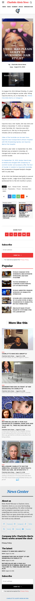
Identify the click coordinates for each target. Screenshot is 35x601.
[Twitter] (14, 196)
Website (18, 529)
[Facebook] (9, 196)
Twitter (9, 529)
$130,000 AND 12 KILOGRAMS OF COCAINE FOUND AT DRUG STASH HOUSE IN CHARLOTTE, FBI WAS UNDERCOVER (23, 301)
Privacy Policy (24, 259)
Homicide (25, 186)
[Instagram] (15, 524)
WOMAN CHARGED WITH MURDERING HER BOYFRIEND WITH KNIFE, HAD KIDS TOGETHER (22, 274)
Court (9, 186)
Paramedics (11, 189)
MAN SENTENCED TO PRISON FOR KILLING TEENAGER (9, 216)
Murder (5, 189)
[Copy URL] (28, 234)
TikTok (30, 524)
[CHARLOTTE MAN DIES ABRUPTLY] (17, 339)
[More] (27, 196)
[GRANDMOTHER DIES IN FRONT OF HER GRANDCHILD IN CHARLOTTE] (17, 372)
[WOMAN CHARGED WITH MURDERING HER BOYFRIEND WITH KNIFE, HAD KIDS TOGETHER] (6, 274)
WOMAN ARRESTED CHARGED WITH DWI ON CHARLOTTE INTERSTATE (22, 292)
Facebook (10, 524)
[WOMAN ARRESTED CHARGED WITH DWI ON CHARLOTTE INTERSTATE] (6, 292)
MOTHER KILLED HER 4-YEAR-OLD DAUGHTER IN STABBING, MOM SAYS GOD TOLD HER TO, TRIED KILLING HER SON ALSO (17, 424)
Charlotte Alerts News (18, 64)
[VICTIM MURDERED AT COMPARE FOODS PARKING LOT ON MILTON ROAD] (6, 283)
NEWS (13, 45)
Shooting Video (26, 189)
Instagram (20, 524)
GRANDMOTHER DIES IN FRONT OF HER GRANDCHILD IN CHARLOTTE (16, 387)
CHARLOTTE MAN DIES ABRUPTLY (14, 354)
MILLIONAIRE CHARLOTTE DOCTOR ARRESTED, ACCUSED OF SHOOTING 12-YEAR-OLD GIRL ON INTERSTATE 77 (16, 468)
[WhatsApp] (18, 196)
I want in (16, 255)
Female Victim (17, 186)
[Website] (13, 529)
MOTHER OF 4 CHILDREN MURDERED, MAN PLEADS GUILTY (24, 215)
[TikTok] (25, 524)
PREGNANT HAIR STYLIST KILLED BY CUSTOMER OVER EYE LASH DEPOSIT (22, 310)
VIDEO (21, 45)
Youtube (28, 529)
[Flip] (24, 234)
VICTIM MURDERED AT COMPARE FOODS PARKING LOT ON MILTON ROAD (22, 283)
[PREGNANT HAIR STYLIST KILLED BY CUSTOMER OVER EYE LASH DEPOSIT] (6, 310)
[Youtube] (23, 529)
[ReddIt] (22, 196)
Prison (19, 189)
